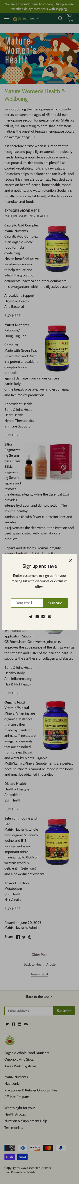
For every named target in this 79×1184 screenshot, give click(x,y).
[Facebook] (37, 617)
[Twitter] (30, 617)
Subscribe (55, 603)
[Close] (70, 560)
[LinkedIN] (43, 617)
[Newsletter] (49, 617)
